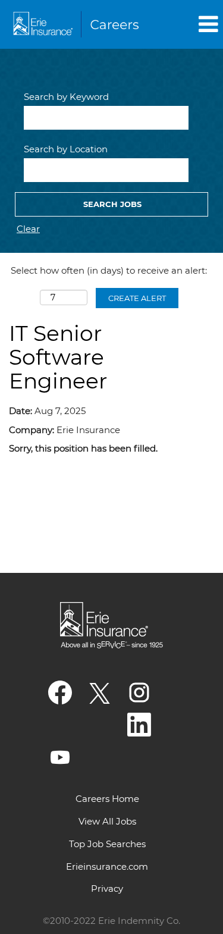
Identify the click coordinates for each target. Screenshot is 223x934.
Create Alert (137, 298)
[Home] (78, 24)
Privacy (107, 888)
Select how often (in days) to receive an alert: (109, 270)
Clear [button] (28, 228)
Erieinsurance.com (107, 866)
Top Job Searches (107, 844)
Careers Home (107, 799)
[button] (189, 24)
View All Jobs (107, 821)
